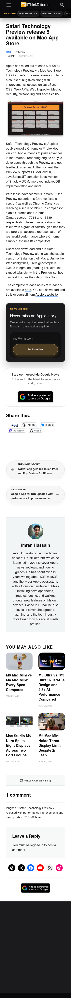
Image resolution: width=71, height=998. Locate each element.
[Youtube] (40, 867)
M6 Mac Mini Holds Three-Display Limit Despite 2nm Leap (49, 745)
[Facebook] (30, 867)
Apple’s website (47, 294)
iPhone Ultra (28, 13)
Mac (8, 51)
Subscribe (35, 349)
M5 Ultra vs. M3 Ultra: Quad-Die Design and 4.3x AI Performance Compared (51, 687)
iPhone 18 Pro (51, 13)
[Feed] (49, 867)
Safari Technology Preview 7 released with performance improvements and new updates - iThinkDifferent (34, 812)
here (28, 289)
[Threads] (11, 867)
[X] (21, 867)
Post (14, 424)
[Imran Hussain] (35, 531)
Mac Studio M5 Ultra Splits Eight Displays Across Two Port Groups (18, 745)
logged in (36, 845)
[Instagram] (59, 867)
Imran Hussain (35, 545)
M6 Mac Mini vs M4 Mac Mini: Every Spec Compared (19, 682)
